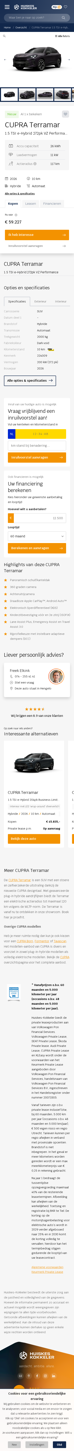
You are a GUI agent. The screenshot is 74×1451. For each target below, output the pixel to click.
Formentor (42, 941)
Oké (59, 1444)
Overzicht (21, 27)
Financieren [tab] (52, 204)
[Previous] (8, 763)
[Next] (60, 763)
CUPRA (64, 957)
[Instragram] (45, 1376)
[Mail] (20, 1376)
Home (7, 27)
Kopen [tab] (13, 204)
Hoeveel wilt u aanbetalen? (27, 509)
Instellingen (36, 1444)
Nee (14, 1444)
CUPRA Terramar (19, 880)
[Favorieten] (66, 7)
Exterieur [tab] (40, 301)
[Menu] (7, 7)
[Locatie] (29, 1376)
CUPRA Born (25, 941)
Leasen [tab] (30, 204)
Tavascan (60, 941)
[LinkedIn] (54, 1376)
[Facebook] (37, 1376)
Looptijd (13, 527)
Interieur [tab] (61, 301)
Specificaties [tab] (17, 301)
